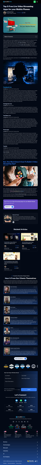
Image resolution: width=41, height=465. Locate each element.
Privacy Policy (18, 463)
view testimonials (19, 358)
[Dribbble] (27, 421)
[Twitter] (19, 421)
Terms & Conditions (11, 463)
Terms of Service (9, 390)
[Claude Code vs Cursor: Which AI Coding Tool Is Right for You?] (11, 237)
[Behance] (25, 421)
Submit (28, 389)
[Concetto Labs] (7, 1)
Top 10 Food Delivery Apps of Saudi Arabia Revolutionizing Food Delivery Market (11, 262)
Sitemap (4, 463)
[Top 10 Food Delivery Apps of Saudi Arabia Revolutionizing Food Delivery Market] (11, 256)
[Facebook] (16, 421)
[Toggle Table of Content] (35, 36)
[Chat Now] (35, 2)
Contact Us (7, 206)
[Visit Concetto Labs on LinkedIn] (22, 421)
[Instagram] (13, 421)
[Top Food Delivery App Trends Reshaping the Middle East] (29, 237)
